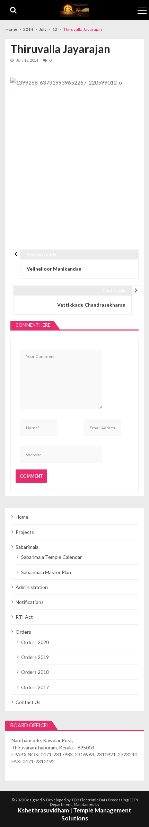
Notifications (30, 602)
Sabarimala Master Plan (46, 572)
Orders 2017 (35, 687)
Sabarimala (27, 547)
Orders (23, 632)
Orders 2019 (35, 657)
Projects (25, 532)
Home (22, 517)
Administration (32, 587)
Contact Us (28, 702)
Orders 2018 (35, 672)
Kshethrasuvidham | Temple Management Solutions (74, 814)
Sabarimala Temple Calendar (51, 557)
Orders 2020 (35, 642)
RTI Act (24, 617)
